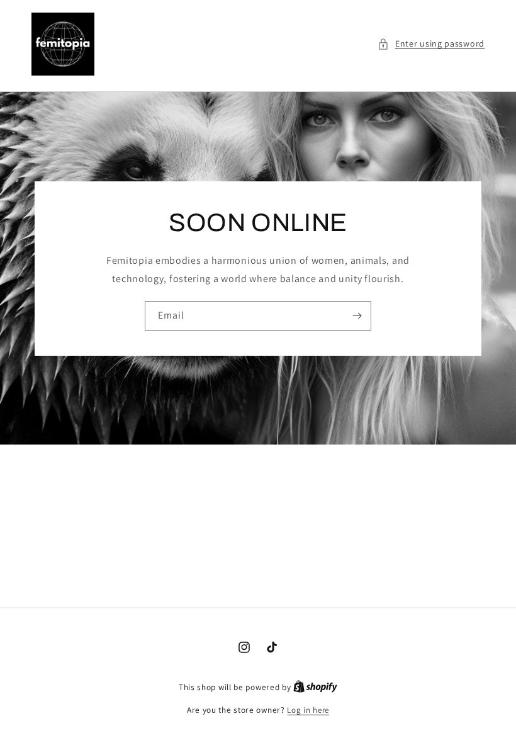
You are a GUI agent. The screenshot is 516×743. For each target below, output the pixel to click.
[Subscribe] (357, 315)
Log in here (308, 710)
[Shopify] (315, 687)
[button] (431, 44)
